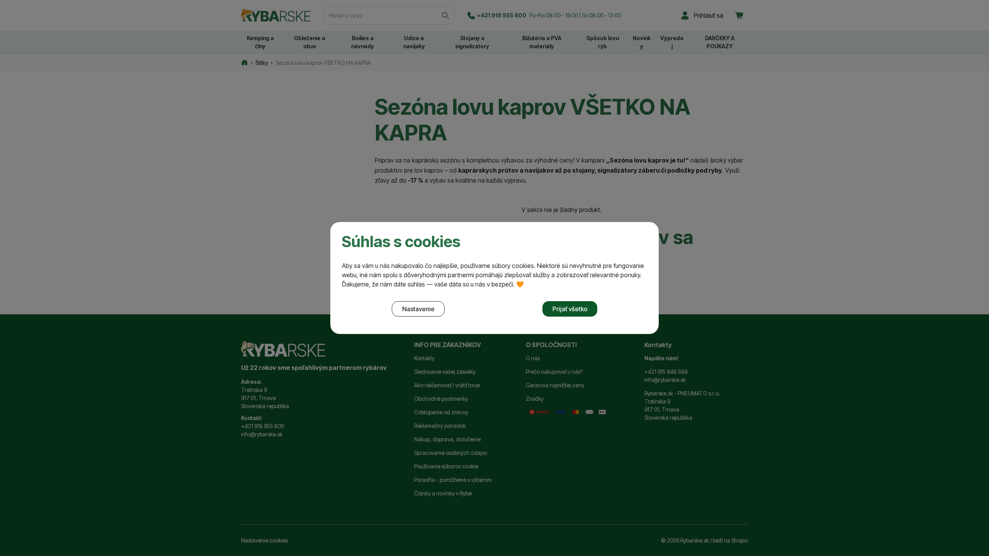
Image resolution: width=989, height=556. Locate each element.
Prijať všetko (570, 309)
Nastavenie (418, 309)
